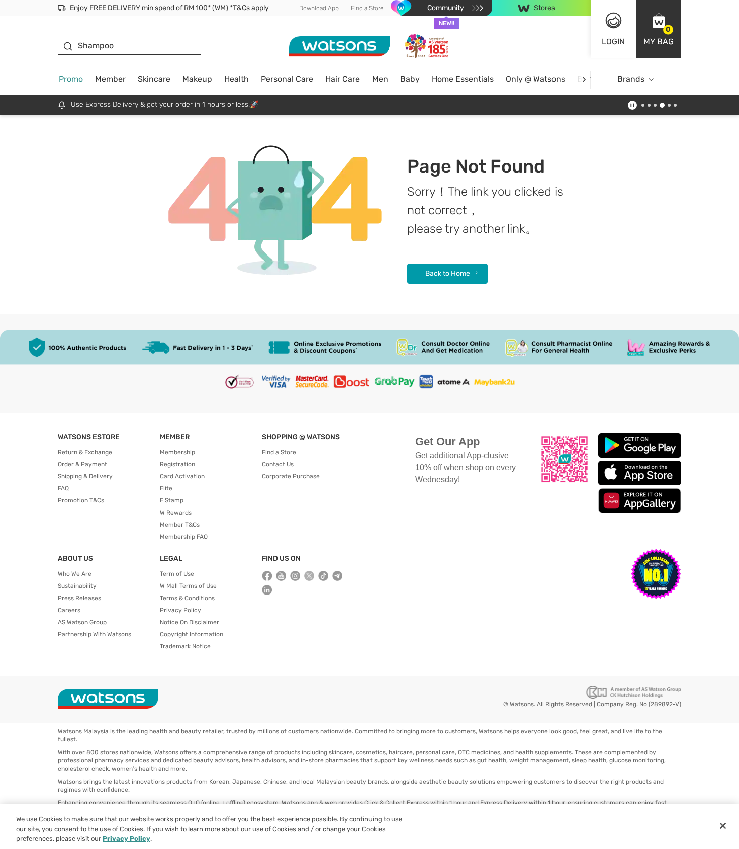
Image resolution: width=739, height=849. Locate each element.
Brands (630, 79)
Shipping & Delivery (85, 476)
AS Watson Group (82, 622)
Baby (410, 79)
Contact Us (278, 464)
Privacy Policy (180, 610)
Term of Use (177, 573)
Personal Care (287, 79)
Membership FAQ (184, 536)
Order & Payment (82, 464)
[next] (584, 79)
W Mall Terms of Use (188, 585)
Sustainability (77, 585)
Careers (69, 610)
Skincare (154, 79)
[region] (369, 826)
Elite (166, 488)
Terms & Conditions (187, 598)
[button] (658, 29)
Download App (319, 8)
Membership (177, 452)
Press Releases (79, 598)
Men (380, 79)
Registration (177, 464)
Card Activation (182, 476)
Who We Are (74, 573)
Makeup (197, 79)
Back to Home (447, 273)
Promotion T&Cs (81, 500)
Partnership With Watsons (94, 634)
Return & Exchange (85, 452)
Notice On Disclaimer (189, 622)
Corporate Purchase (291, 476)
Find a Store (367, 8)
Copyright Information (191, 634)
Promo (71, 79)
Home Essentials (463, 79)
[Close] (723, 826)
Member (110, 79)
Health (236, 79)
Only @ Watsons (535, 79)
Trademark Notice (185, 646)
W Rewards (176, 512)
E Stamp (171, 500)
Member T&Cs (180, 524)
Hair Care (342, 79)
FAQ (63, 488)
